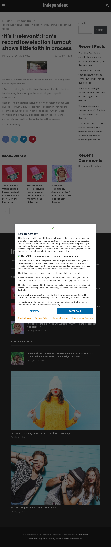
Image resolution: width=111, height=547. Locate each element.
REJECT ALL (36, 311)
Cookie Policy (24, 318)
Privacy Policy (42, 318)
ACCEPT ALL (75, 311)
